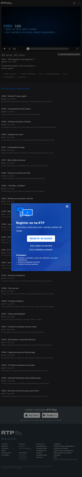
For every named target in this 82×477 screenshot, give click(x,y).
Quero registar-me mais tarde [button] (41, 246)
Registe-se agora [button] (41, 238)
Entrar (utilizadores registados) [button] (41, 249)
